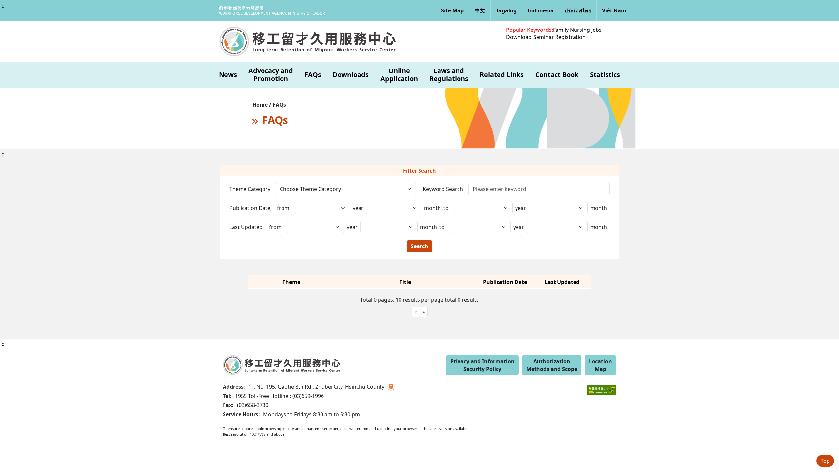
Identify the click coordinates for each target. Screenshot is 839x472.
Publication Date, (250, 208)
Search (419, 246)
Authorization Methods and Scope (551, 365)
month (432, 208)
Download (519, 37)
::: (4, 5)
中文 (480, 10)
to (446, 208)
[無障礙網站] (601, 385)
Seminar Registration (559, 37)
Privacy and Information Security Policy (482, 365)
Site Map (452, 10)
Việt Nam (614, 10)
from (283, 208)
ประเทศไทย (577, 10)
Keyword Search (443, 189)
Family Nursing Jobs (577, 29)
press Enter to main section (71, 11)
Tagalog (506, 10)
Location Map (600, 365)
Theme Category (249, 189)
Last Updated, (246, 227)
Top (825, 460)
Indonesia (540, 10)
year (358, 208)
